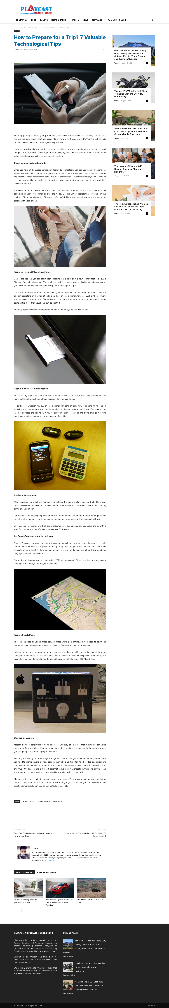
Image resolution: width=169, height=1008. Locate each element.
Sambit (19, 49)
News (85, 20)
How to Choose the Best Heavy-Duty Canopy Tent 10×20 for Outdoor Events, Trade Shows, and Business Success (130, 54)
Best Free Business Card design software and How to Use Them (34, 834)
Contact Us (21, 20)
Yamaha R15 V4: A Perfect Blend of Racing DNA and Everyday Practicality (130, 94)
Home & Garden (59, 20)
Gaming (44, 20)
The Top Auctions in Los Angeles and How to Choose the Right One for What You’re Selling (131, 207)
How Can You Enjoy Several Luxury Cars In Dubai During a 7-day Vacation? (59, 902)
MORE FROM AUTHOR (46, 872)
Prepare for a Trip (28, 801)
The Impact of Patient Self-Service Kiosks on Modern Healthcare (128, 169)
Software (97, 20)
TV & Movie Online (117, 20)
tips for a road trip (43, 801)
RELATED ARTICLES (25, 872)
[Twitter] (22, 55)
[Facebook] (16, 55)
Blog (33, 20)
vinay (116, 176)
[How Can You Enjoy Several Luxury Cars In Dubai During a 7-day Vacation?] (60, 888)
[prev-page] (15, 910)
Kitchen (75, 20)
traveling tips (57, 801)
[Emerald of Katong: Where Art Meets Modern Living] (28, 888)
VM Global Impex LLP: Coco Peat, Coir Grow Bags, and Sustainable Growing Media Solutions (131, 131)
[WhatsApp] (34, 55)
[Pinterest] (28, 55)
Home (16, 27)
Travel (23, 27)
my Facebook (49, 860)
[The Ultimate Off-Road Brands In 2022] (91, 888)
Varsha (116, 63)
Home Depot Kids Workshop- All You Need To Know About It (86, 834)
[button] (152, 20)
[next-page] (20, 910)
